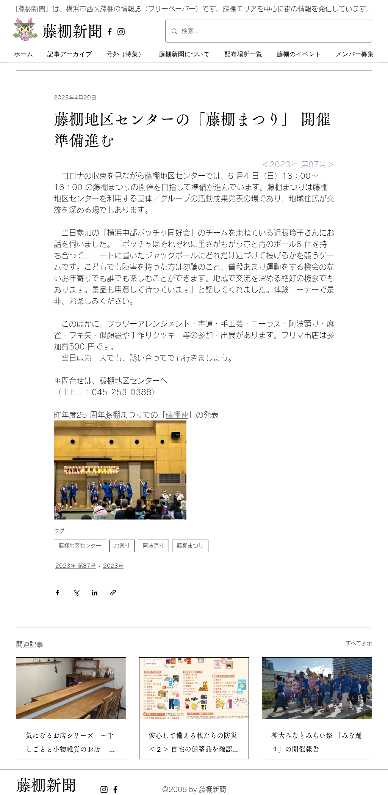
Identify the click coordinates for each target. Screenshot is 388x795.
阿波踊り (153, 545)
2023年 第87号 (75, 565)
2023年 (113, 565)
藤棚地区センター (80, 545)
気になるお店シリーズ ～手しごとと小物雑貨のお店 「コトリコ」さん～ (70, 744)
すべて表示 (359, 643)
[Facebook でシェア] (57, 592)
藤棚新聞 (46, 785)
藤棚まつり (190, 545)
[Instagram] (121, 31)
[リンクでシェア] (113, 592)
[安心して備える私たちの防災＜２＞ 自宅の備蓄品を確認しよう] (194, 688)
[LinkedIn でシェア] (94, 592)
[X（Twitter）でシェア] (76, 592)
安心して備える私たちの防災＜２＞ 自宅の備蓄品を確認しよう (194, 744)
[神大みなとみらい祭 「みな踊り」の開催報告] (317, 688)
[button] (70, 54)
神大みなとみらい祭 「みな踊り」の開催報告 (316, 742)
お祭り (122, 545)
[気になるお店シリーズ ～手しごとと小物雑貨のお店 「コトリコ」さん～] (71, 688)
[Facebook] (109, 31)
